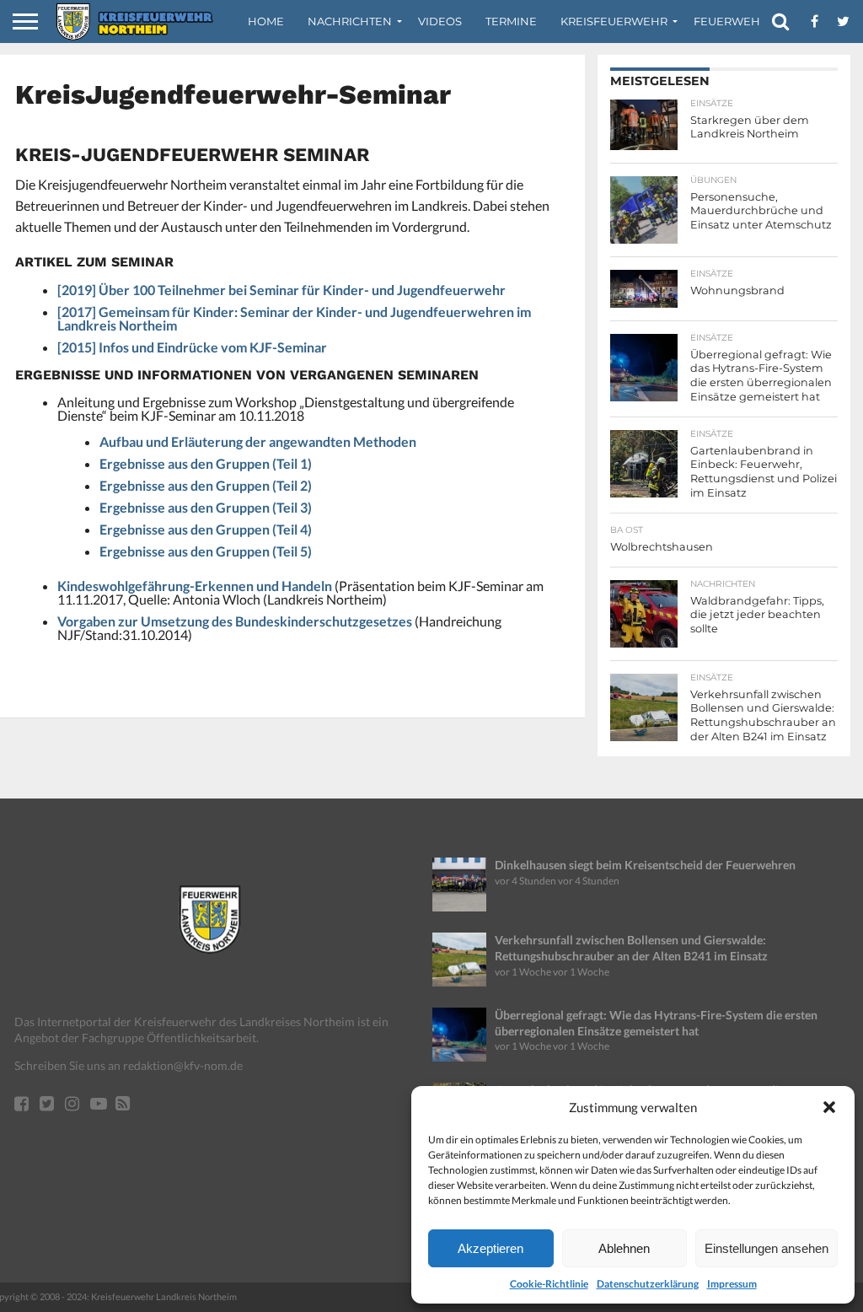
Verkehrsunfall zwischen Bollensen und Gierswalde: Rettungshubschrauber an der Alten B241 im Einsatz (631, 948)
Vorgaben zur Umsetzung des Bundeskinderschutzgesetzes (234, 621)
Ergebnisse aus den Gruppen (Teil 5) (205, 551)
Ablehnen (624, 1248)
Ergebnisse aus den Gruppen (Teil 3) (205, 507)
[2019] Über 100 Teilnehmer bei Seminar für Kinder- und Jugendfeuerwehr (281, 290)
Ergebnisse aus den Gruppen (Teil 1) (205, 463)
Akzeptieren (490, 1248)
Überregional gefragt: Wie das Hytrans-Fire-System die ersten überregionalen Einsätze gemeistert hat (656, 1023)
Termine (511, 21)
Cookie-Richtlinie (549, 1283)
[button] (829, 1107)
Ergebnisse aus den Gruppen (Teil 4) (205, 529)
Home (266, 21)
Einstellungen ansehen (766, 1248)
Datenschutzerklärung (648, 1283)
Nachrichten (350, 21)
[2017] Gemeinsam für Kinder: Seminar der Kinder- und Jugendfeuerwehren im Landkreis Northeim (294, 318)
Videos (440, 21)
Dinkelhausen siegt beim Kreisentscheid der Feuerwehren (645, 865)
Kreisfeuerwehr (613, 21)
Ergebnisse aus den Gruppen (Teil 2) (205, 485)
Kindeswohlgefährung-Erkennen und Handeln (194, 586)
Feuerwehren (739, 21)
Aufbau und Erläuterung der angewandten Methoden (257, 441)
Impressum (732, 1283)
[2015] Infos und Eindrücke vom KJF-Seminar (192, 347)
